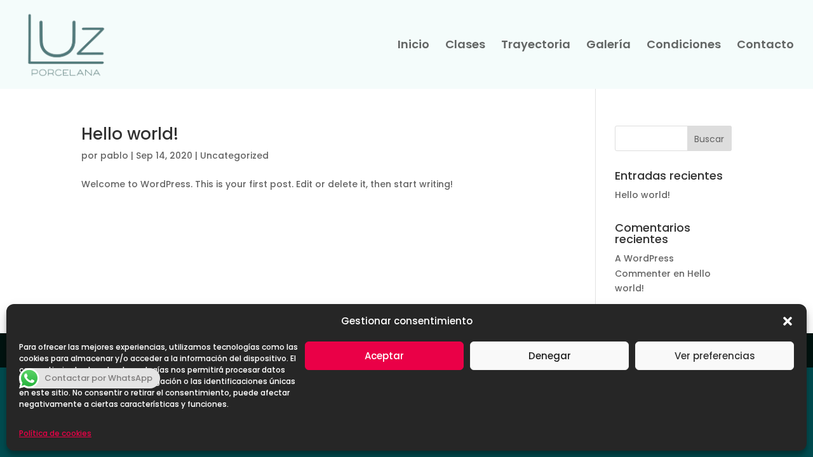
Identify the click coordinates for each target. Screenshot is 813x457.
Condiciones (684, 46)
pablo (114, 155)
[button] (787, 321)
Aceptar (384, 355)
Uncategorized (234, 155)
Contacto (765, 46)
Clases (465, 46)
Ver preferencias (715, 355)
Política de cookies (55, 433)
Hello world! (129, 134)
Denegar (549, 355)
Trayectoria (535, 46)
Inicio (413, 46)
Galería (608, 46)
